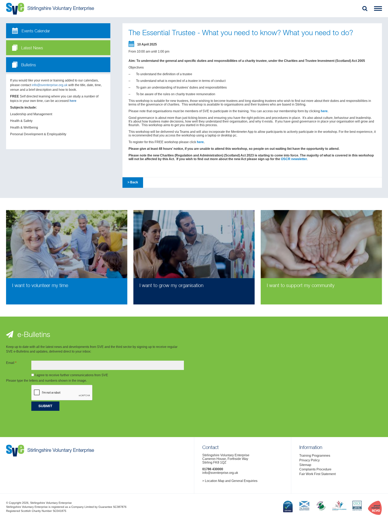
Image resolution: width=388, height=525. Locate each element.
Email (11, 362)
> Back (133, 182)
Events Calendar (35, 31)
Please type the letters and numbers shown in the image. (46, 380)
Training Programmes (314, 455)
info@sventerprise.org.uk (49, 85)
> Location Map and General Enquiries (229, 481)
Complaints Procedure (315, 469)
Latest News (31, 48)
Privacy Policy (309, 460)
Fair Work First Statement (317, 474)
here (73, 100)
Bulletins (28, 65)
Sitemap (305, 465)
